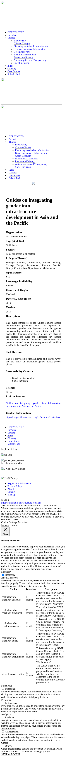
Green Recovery (22, 51)
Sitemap (11, 494)
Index (10, 65)
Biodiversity (20, 40)
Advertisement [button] (8, 728)
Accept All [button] (23, 522)
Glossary (11, 68)
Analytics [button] (6, 714)
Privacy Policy (14, 486)
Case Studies (13, 71)
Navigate (11, 35)
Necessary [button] (6, 571)
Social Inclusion (21, 63)
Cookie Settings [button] (9, 522)
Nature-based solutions (25, 54)
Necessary (10, 575)
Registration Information (19, 483)
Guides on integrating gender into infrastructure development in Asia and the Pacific (33, 404)
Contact (11, 491)
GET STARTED (15, 32)
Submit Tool (13, 74)
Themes (11, 37)
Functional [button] (6, 685)
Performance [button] (7, 700)
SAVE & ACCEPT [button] (10, 754)
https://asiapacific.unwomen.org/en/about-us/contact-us (33, 417)
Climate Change (22, 43)
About (10, 489)
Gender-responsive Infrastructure (30, 49)
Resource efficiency (23, 57)
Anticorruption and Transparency (30, 60)
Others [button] (4, 742)
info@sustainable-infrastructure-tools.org (21, 502)
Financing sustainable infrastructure (31, 46)
